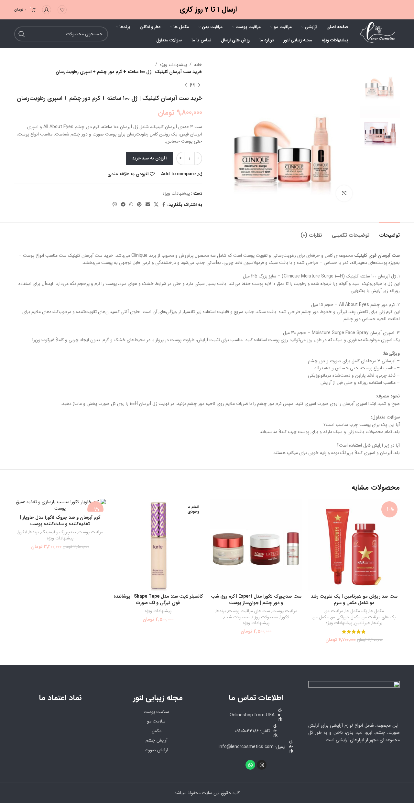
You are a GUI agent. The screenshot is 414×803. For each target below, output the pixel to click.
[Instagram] (262, 765)
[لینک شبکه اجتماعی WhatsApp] (131, 204)
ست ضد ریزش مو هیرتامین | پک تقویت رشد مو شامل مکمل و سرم (354, 599)
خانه (198, 64)
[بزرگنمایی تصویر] (344, 193)
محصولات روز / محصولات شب (251, 617)
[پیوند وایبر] (115, 204)
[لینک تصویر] (354, 697)
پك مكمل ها (356, 611)
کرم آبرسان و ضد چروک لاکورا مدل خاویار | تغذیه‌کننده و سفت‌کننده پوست (60, 520)
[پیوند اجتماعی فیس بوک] (163, 204)
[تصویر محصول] (354, 545)
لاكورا (284, 617)
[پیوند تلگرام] (123, 204)
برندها (377, 623)
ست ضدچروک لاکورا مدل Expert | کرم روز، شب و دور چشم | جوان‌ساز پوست (256, 599)
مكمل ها (376, 611)
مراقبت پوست (284, 611)
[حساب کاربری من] (46, 9)
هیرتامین (362, 623)
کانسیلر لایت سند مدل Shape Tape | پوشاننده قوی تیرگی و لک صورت (158, 599)
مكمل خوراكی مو (345, 617)
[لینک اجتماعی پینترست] (139, 204)
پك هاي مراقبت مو (379, 617)
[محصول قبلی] (199, 85)
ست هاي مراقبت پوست (249, 611)
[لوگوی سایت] (377, 33)
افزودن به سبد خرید (149, 158)
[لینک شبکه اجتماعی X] (156, 204)
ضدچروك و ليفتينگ (58, 532)
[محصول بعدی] (186, 85)
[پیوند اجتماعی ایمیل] (148, 204)
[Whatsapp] (250, 765)
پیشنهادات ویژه (173, 64)
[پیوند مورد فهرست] (256, 731)
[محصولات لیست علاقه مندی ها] (62, 9)
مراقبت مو (334, 611)
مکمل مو (321, 617)
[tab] (389, 232)
